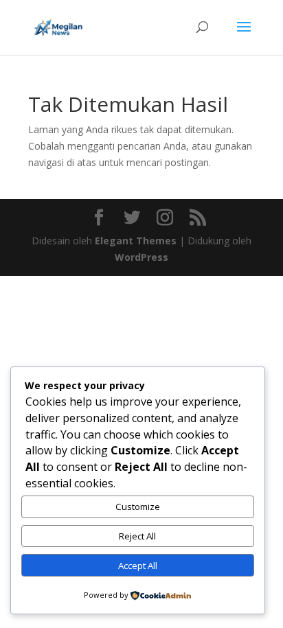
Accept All (137, 565)
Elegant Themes (136, 240)
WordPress (141, 257)
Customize (137, 506)
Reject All (137, 536)
